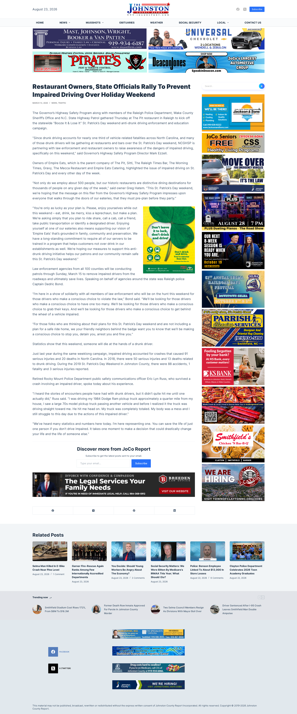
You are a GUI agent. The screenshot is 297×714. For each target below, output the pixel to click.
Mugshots (93, 22)
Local (221, 22)
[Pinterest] (134, 511)
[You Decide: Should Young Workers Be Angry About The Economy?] (128, 551)
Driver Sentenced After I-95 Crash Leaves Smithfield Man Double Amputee (241, 609)
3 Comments (138, 578)
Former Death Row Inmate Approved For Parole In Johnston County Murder (124, 609)
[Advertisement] (237, 651)
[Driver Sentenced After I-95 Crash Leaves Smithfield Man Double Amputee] (214, 609)
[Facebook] (237, 9)
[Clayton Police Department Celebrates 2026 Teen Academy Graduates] (247, 551)
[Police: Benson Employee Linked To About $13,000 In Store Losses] (207, 551)
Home (40, 22)
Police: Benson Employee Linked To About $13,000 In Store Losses (207, 569)
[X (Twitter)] (244, 9)
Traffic (62, 103)
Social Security (190, 22)
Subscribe (257, 9)
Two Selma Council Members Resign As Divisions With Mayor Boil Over (183, 609)
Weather (156, 22)
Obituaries (126, 22)
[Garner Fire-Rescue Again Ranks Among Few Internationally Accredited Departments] (89, 551)
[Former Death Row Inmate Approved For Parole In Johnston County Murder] (96, 609)
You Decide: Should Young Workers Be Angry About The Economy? (127, 569)
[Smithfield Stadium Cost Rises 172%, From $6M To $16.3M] (37, 609)
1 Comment (58, 574)
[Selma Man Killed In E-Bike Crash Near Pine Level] (49, 551)
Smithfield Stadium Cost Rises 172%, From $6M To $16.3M (65, 609)
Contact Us (253, 22)
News (63, 22)
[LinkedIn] (174, 511)
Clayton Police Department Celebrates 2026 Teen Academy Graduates (246, 569)
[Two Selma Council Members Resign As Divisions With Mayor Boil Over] (155, 609)
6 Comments (217, 578)
